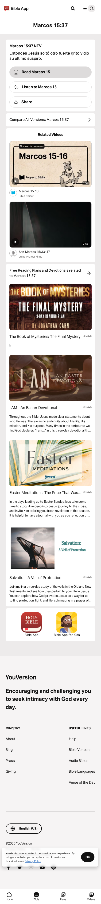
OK (87, 857)
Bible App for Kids (67, 635)
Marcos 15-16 (32, 191)
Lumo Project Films (30, 256)
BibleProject (26, 196)
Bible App (32, 635)
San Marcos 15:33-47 (38, 252)
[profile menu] (88, 8)
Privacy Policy (33, 861)
